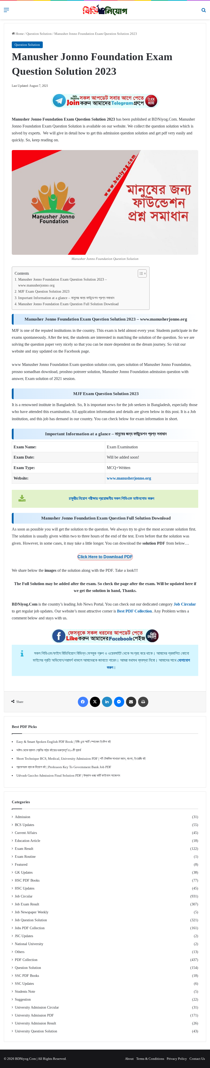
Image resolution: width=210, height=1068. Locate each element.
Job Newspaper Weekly (31, 912)
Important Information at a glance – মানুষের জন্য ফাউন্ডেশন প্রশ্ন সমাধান (66, 298)
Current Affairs (26, 833)
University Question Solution (36, 1031)
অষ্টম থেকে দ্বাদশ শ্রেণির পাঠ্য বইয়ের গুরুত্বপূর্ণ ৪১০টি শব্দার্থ (48, 750)
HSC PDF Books (27, 880)
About (129, 1059)
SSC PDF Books (27, 976)
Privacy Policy (177, 1059)
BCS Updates (24, 825)
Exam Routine (25, 857)
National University (29, 944)
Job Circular (24, 896)
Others (19, 952)
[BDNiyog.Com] (105, 10)
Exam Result (24, 849)
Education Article (27, 841)
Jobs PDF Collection (30, 928)
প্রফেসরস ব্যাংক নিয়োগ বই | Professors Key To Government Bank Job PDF (63, 767)
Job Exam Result (27, 904)
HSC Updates (24, 888)
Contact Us (197, 1059)
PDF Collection (26, 960)
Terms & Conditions (150, 1059)
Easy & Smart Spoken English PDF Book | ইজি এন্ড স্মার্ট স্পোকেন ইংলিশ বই (63, 742)
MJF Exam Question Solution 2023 (43, 291)
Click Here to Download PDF (105, 557)
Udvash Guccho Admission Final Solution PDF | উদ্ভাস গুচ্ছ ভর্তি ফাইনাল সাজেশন (68, 775)
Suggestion (23, 999)
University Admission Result (35, 1023)
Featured (21, 864)
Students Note (25, 991)
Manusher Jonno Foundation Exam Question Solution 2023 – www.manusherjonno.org (62, 282)
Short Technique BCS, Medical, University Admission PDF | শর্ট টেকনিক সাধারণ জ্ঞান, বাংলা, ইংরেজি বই (81, 758)
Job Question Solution (31, 920)
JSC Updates (24, 936)
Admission (22, 817)
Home (19, 34)
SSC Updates (24, 984)
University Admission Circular (37, 1007)
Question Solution (39, 34)
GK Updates (24, 872)
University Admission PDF (34, 1015)
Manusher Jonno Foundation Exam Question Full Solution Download (68, 304)
